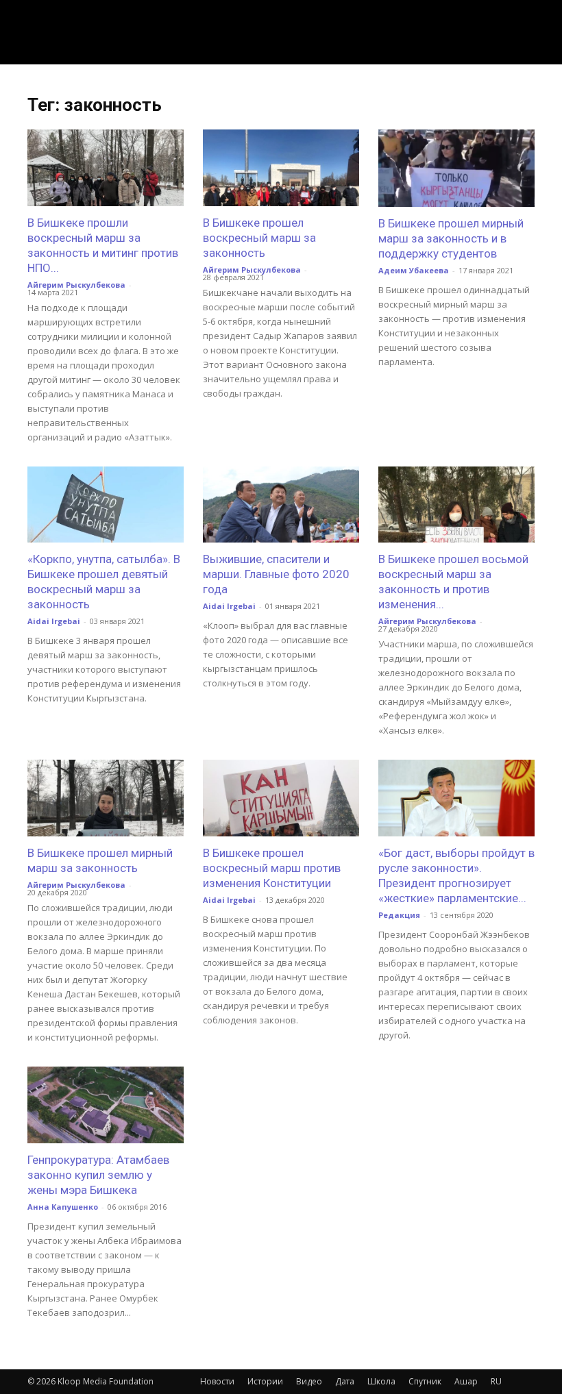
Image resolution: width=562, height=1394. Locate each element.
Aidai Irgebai (53, 621)
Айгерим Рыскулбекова (76, 284)
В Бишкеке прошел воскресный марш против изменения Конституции (272, 868)
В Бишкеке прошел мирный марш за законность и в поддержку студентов (451, 238)
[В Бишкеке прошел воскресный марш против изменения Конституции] (281, 798)
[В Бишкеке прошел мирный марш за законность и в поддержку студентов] (456, 168)
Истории (265, 1381)
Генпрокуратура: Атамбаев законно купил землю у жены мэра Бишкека (98, 1175)
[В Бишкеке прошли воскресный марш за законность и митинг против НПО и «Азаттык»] (105, 167)
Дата (344, 1381)
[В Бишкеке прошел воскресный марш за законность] (281, 167)
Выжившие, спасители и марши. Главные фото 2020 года (276, 574)
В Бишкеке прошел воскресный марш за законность (259, 238)
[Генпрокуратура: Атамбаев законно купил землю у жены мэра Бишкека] (105, 1105)
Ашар (466, 1381)
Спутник (424, 1381)
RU (496, 1381)
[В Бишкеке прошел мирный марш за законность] (105, 798)
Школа (381, 1381)
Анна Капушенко (62, 1207)
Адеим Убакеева (413, 270)
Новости (217, 1381)
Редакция (399, 915)
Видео (309, 1381)
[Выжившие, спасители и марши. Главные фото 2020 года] (281, 504)
